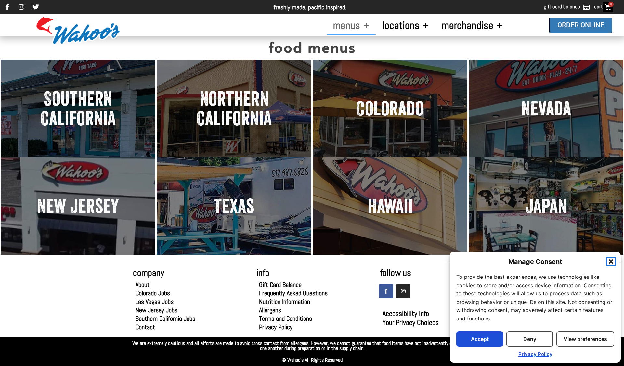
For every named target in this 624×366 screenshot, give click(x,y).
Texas (234, 206)
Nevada (546, 108)
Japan (546, 206)
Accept (480, 339)
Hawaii (390, 206)
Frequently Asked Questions (293, 293)
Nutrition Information (284, 301)
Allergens (282, 310)
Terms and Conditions (285, 318)
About (143, 284)
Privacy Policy (535, 354)
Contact (145, 327)
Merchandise (467, 25)
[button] (611, 261)
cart (598, 6)
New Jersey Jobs (156, 310)
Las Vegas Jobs (158, 301)
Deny (529, 339)
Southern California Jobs (165, 318)
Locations (401, 25)
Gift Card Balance (282, 284)
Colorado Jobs (153, 293)
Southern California (78, 108)
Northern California (234, 108)
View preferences (585, 339)
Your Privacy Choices (411, 322)
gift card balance (562, 6)
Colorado (390, 108)
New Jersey (78, 206)
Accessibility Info (406, 313)
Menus (346, 25)
